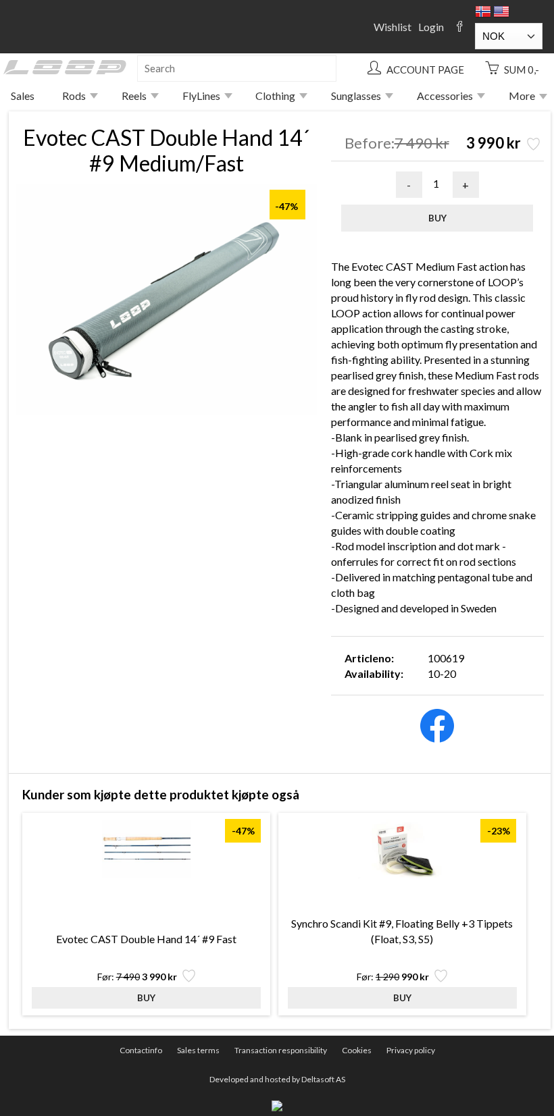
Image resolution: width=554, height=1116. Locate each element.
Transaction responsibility (280, 1050)
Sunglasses (356, 95)
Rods (74, 95)
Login (431, 26)
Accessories (445, 95)
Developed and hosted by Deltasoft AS (277, 1079)
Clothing (275, 95)
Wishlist (392, 26)
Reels (134, 95)
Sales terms (198, 1050)
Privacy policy (410, 1050)
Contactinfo (141, 1050)
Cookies (357, 1050)
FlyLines (201, 95)
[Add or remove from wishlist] (532, 145)
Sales (22, 95)
